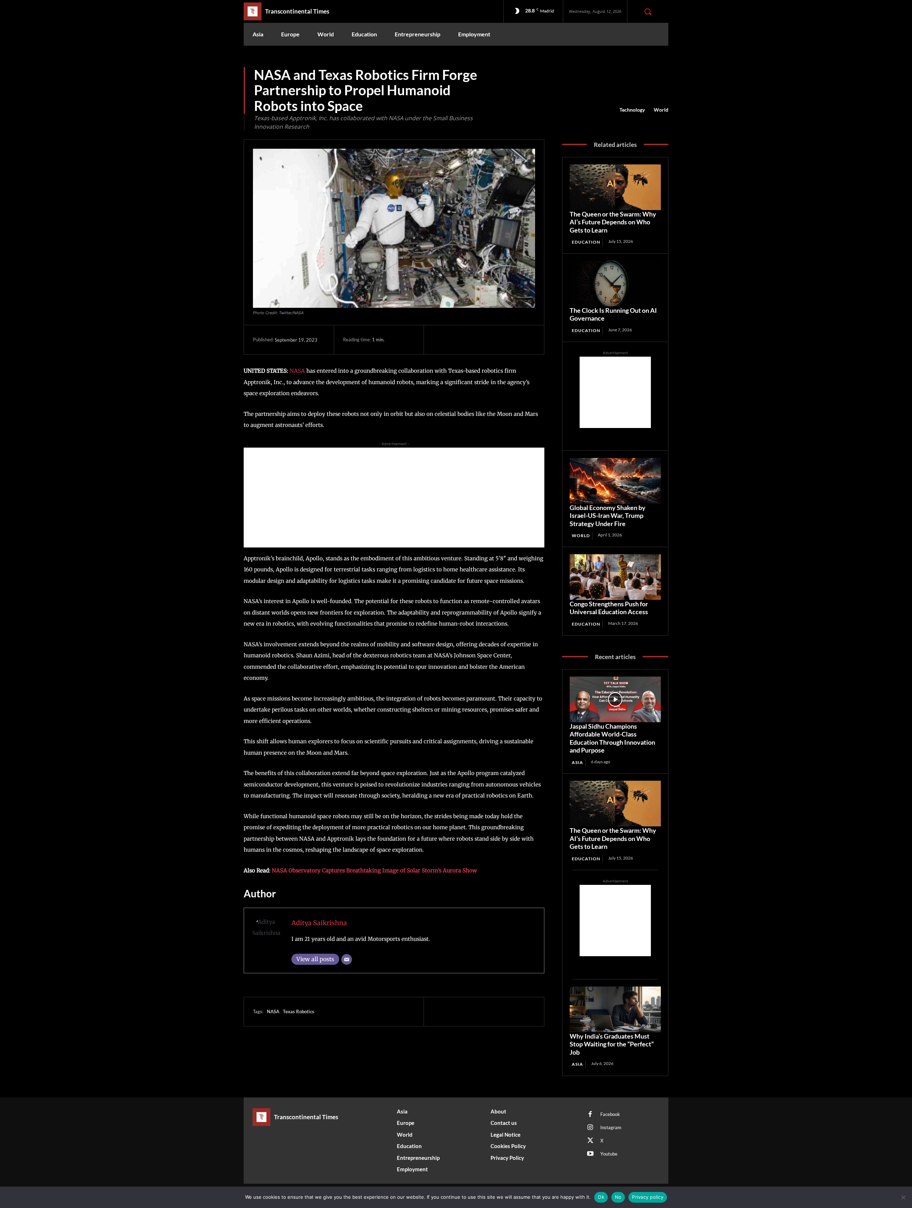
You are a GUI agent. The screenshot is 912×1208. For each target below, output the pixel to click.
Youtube (608, 1154)
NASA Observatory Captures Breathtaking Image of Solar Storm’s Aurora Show (374, 870)
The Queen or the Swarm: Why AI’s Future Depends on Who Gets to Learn (613, 222)
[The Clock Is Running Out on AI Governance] (615, 283)
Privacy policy (647, 1197)
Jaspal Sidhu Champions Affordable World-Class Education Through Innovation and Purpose (612, 738)
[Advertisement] (394, 497)
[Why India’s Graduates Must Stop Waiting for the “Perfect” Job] (615, 1009)
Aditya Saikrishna (319, 923)
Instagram (610, 1127)
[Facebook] (440, 339)
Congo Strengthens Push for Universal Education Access (609, 608)
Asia (577, 762)
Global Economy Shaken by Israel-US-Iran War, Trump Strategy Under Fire (608, 515)
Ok (601, 1197)
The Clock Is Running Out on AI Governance (613, 314)
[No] (903, 1197)
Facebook (610, 1114)
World (661, 110)
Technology (632, 110)
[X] (456, 339)
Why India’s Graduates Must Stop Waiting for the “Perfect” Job (612, 1044)
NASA (297, 370)
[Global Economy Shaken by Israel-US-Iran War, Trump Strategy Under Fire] (615, 481)
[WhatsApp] (489, 339)
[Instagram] (590, 1127)
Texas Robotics (298, 1011)
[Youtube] (590, 1154)
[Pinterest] (473, 339)
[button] (647, 11)
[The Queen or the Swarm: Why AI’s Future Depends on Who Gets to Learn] (615, 187)
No (618, 1197)
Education (586, 242)
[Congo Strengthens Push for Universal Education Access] (615, 577)
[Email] (346, 959)
